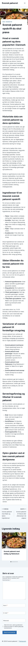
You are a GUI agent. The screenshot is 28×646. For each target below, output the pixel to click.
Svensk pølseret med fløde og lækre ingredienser (7, 513)
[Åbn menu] (24, 3)
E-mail (5, 613)
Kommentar (6, 580)
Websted (6, 620)
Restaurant (22, 641)
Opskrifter (9, 21)
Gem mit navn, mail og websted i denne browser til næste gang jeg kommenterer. (13, 626)
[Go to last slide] (4, 546)
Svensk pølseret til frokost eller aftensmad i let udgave (21, 513)
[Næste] (23, 546)
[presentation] (14, 540)
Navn (5, 605)
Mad (3, 21)
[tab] (10, 561)
